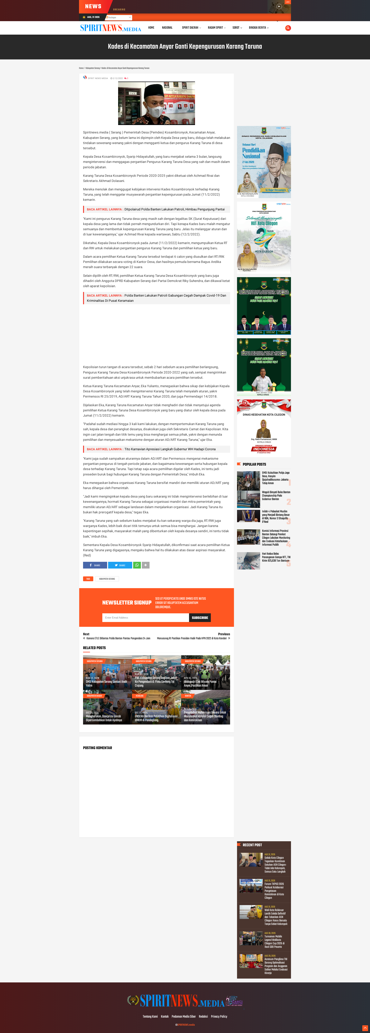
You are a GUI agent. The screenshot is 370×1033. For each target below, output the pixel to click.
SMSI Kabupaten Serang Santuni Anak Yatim (106, 684)
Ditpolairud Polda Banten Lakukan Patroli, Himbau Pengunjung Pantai (174, 209)
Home (151, 27)
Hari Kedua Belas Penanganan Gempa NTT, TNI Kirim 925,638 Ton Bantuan (276, 557)
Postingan (112, 18)
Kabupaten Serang (107, 579)
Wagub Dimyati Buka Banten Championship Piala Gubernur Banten (276, 496)
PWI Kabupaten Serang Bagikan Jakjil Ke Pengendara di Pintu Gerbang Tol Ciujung (156, 682)
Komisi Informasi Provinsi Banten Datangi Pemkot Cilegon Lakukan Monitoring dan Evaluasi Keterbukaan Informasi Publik (276, 538)
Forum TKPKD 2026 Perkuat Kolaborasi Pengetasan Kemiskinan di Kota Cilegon (274, 891)
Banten (188, 696)
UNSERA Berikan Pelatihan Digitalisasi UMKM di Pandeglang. (156, 718)
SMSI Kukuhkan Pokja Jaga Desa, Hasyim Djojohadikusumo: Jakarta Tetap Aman (275, 478)
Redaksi (203, 1017)
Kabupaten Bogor (94, 696)
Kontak (165, 1017)
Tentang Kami (150, 1017)
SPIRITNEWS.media (186, 1025)
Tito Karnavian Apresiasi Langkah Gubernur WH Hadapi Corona (170, 449)
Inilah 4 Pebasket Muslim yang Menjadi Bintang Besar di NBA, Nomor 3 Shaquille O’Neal (276, 516)
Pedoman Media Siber (184, 1017)
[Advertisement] (156, 334)
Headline (140, 696)
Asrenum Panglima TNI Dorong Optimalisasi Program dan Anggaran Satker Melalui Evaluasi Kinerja (276, 966)
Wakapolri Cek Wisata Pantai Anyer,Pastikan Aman (200, 684)
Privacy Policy (219, 1017)
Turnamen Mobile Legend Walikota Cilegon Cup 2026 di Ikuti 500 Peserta (274, 942)
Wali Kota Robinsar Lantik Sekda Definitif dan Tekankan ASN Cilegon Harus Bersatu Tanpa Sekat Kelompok (276, 917)
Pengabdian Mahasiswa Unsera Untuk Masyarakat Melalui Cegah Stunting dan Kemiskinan (205, 716)
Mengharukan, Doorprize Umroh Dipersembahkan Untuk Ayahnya (104, 718)
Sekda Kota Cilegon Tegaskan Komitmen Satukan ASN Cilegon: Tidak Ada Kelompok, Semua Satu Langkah (275, 864)
